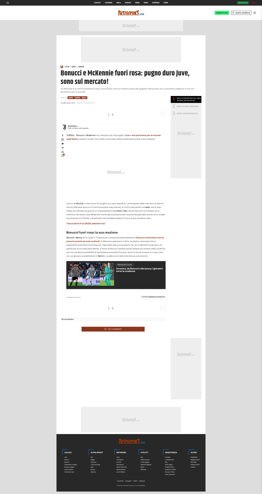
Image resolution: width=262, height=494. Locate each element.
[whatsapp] (63, 140)
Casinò (166, 3)
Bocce (93, 469)
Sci (92, 457)
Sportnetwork (121, 469)
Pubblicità (194, 457)
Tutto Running (95, 465)
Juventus (128, 3)
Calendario (108, 3)
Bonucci (84, 98)
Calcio (67, 67)
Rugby (93, 460)
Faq (166, 462)
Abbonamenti (145, 460)
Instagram (128, 481)
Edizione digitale (146, 465)
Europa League (69, 467)
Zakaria (70, 98)
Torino (137, 3)
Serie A (118, 3)
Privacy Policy (170, 472)
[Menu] (7, 2)
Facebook (120, 481)
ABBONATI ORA (222, 13)
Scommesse (155, 3)
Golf (92, 467)
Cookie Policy (169, 467)
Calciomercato (69, 472)
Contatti (167, 457)
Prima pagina (145, 462)
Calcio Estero (68, 469)
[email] (63, 148)
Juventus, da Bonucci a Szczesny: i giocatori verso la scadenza (139, 270)
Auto (118, 457)
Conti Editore (120, 472)
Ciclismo (93, 462)
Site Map (193, 462)
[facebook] (63, 135)
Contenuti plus (243, 3)
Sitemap (143, 469)
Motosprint (120, 465)
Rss (142, 457)
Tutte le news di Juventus (153, 297)
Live (254, 3)
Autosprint (119, 460)
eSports (93, 472)
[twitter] (63, 144)
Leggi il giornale (242, 13)
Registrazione (195, 460)
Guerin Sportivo (121, 467)
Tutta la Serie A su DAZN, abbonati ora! (85, 223)
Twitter (135, 481)
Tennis (146, 3)
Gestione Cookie (170, 469)
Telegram (142, 481)
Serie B (66, 462)
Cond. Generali (170, 474)
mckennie (77, 98)
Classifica (97, 3)
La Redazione (169, 460)
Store (142, 467)
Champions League (70, 465)
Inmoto (118, 462)
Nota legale (169, 465)
